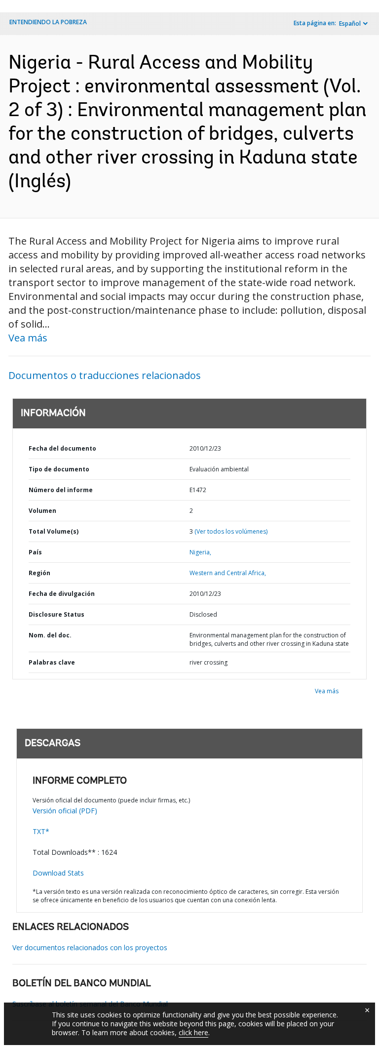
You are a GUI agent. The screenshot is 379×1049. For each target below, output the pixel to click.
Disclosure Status (56, 614)
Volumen (42, 510)
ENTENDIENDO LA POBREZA (48, 22)
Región (39, 573)
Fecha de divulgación (62, 593)
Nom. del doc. (50, 635)
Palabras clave (52, 662)
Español (350, 23)
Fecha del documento (62, 448)
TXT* (41, 831)
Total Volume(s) (53, 531)
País (35, 552)
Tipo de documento (59, 469)
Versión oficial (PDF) (65, 810)
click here (193, 1032)
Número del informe (61, 490)
